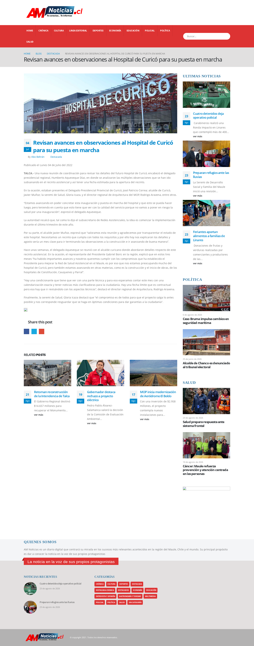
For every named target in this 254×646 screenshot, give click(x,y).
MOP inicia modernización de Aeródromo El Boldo (158, 394)
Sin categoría (135, 602)
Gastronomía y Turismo (130, 596)
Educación (133, 30)
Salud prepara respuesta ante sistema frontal (203, 424)
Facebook (26, 331)
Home (29, 30)
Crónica (43, 30)
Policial (150, 30)
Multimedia (150, 596)
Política (165, 30)
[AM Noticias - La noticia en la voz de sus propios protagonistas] (33, 12)
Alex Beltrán (37, 156)
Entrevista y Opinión (105, 596)
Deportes (98, 30)
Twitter (34, 331)
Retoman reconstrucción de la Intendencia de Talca (52, 394)
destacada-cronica (105, 590)
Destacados (123, 590)
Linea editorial (78, 30)
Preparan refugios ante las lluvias (211, 175)
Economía (115, 30)
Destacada (56, 156)
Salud (29, 41)
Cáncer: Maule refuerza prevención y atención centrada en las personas (205, 470)
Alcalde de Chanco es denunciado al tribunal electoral (206, 365)
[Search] (225, 36)
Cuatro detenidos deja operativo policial (208, 115)
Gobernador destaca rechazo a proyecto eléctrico (101, 396)
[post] (206, 297)
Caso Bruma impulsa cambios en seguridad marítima (206, 321)
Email (41, 331)
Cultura (59, 30)
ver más (39, 414)
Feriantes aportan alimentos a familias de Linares (209, 236)
